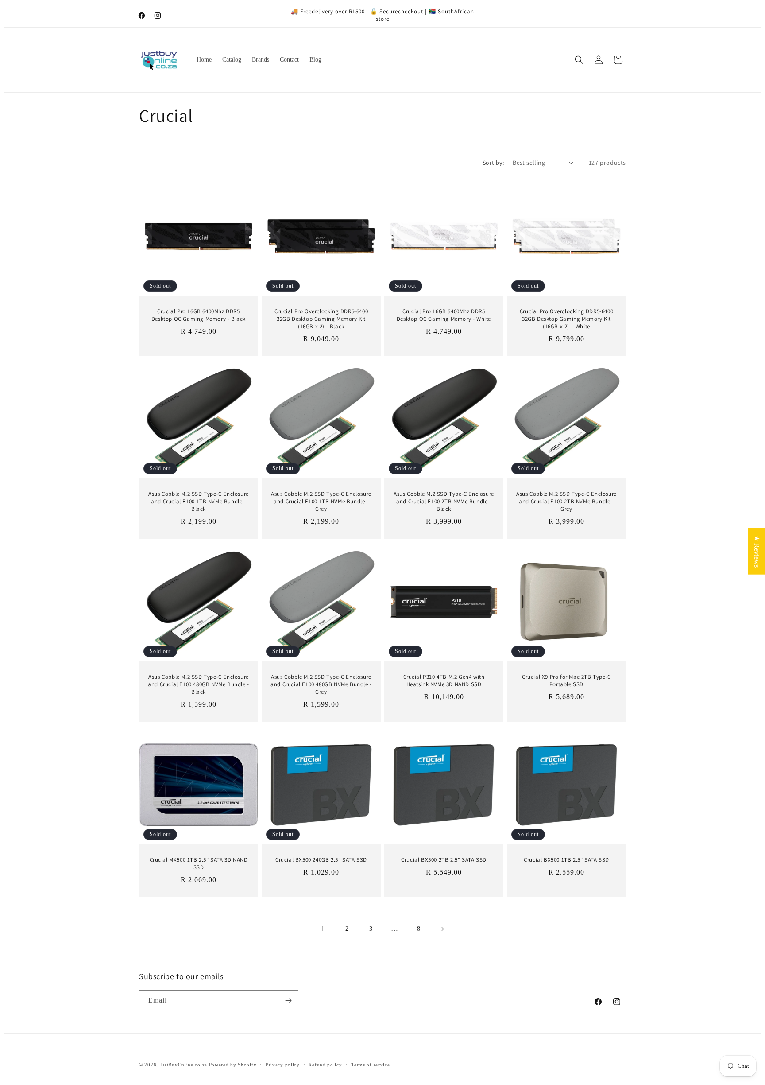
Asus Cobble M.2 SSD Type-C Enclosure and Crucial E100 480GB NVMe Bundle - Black (198, 684)
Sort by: (493, 163)
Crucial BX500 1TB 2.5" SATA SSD (566, 859)
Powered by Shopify (233, 1064)
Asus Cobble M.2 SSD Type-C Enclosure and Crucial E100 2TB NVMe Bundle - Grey (566, 501)
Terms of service (370, 1064)
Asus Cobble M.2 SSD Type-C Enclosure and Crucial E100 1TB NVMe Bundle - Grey (321, 501)
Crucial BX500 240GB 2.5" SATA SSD (321, 859)
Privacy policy (283, 1064)
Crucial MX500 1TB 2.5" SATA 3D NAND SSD (199, 863)
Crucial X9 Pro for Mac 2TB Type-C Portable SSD (566, 680)
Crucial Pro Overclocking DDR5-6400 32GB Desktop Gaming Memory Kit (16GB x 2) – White (566, 319)
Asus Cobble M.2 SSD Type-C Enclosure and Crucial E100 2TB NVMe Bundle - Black (444, 501)
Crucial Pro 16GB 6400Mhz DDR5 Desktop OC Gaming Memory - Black (198, 315)
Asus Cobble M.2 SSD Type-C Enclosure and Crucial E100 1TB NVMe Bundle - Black (198, 501)
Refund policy (325, 1064)
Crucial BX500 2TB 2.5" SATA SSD (444, 859)
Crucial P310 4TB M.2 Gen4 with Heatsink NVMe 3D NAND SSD (444, 680)
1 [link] (323, 929)
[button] (579, 60)
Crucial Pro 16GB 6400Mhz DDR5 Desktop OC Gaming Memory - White (444, 315)
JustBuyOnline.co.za (183, 1064)
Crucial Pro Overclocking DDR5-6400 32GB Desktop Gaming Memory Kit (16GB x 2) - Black (321, 319)
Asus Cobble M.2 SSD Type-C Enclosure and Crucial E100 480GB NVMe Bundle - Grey (321, 684)
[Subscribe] (288, 1000)
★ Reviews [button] (757, 551)
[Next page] (442, 929)
